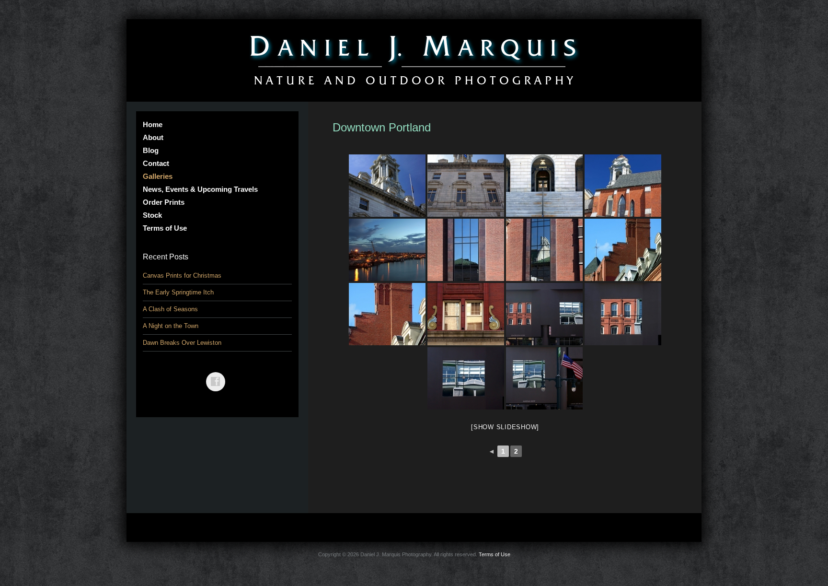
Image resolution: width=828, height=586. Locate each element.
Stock (152, 215)
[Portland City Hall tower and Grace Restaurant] (623, 185)
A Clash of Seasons (170, 309)
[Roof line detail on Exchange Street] (623, 250)
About (153, 137)
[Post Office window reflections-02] (544, 250)
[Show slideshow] (505, 427)
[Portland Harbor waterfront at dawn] (387, 250)
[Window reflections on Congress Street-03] (465, 378)
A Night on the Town (170, 325)
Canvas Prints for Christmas (182, 275)
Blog (151, 150)
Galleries (157, 176)
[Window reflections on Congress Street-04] (544, 378)
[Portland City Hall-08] (465, 185)
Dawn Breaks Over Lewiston (182, 342)
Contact (156, 163)
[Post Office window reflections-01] (465, 250)
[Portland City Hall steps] (544, 185)
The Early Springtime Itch (178, 292)
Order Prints (163, 202)
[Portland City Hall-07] (387, 185)
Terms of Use (165, 228)
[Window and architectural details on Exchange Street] (465, 314)
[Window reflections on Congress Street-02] (623, 314)
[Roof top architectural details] (387, 314)
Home (152, 124)
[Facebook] (217, 374)
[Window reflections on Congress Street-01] (544, 314)
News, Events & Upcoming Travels (200, 189)
